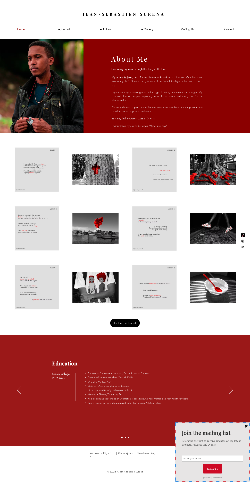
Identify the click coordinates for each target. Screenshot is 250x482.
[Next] (231, 390)
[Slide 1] (122, 437)
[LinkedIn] (243, 247)
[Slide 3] (128, 437)
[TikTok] (243, 235)
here (152, 118)
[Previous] (19, 390)
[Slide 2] (125, 437)
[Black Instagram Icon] (243, 241)
